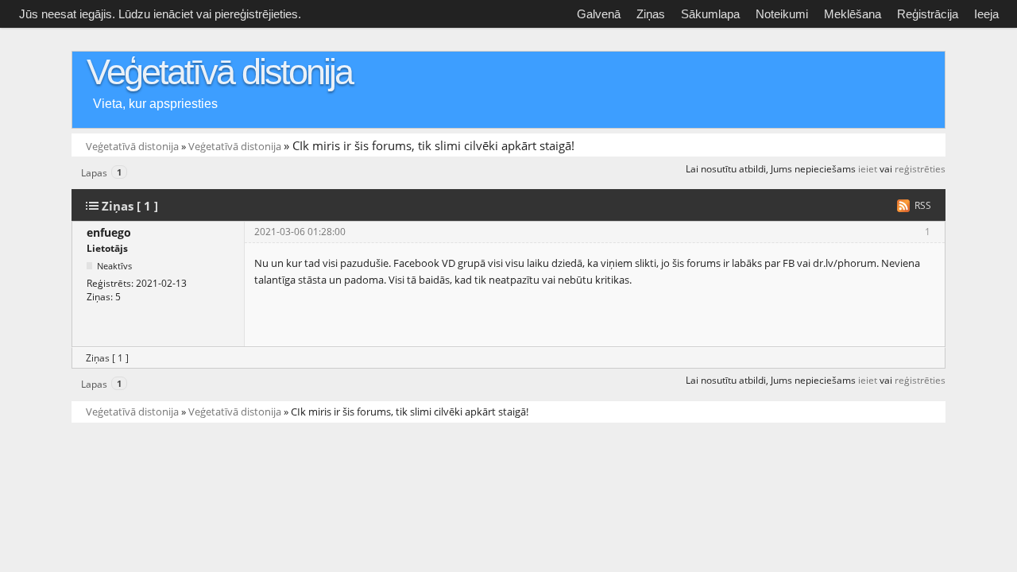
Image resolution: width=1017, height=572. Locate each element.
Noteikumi (782, 14)
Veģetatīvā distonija (219, 72)
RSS (923, 205)
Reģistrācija (927, 14)
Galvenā (599, 14)
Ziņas (650, 14)
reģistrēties (920, 169)
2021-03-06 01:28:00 (300, 231)
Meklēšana (852, 14)
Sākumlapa (710, 14)
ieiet (867, 169)
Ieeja (986, 14)
